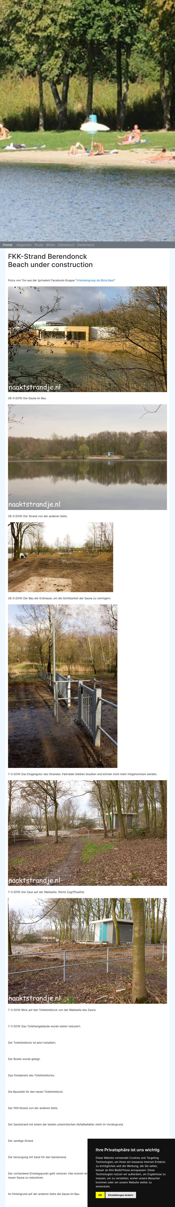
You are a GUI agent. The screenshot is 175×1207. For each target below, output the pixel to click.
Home (7, 245)
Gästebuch (66, 245)
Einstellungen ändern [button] (120, 1195)
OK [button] (100, 1195)
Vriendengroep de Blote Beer (95, 280)
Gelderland (85, 245)
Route (39, 245)
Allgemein (24, 245)
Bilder (50, 245)
